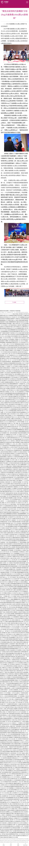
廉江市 (15, 838)
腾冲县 (1, 838)
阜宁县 (4, 840)
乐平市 (24, 838)
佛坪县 (1, 840)
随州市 (21, 838)
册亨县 (18, 838)
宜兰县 (7, 840)
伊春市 (20, 840)
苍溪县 (12, 838)
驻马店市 (27, 840)
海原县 (17, 840)
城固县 (4, 838)
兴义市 (10, 840)
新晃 (27, 838)
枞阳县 (23, 840)
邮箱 (7, 838)
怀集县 (9, 838)
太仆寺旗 (14, 840)
